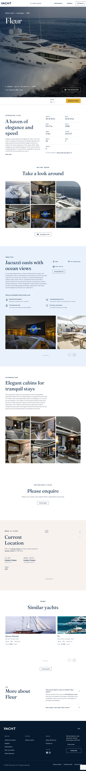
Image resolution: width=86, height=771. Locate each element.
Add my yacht (29, 740)
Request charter (73, 101)
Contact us (49, 743)
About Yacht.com (51, 740)
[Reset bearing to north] (80, 537)
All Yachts (80, 3)
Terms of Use (78, 764)
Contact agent (43, 503)
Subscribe (74, 750)
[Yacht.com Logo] (6, 3)
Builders (69, 3)
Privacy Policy (57, 764)
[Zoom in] (80, 532)
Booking (7, 736)
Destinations (58, 3)
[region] (63, 555)
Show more (8, 154)
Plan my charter (9, 750)
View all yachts (46, 669)
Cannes (13, 549)
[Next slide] (74, 354)
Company (48, 736)
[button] (7, 624)
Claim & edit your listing (63, 152)
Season (52, 99)
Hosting (27, 736)
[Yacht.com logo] (10, 728)
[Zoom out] (80, 534)
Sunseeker (20, 13)
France (18, 549)
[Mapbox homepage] (49, 579)
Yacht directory (9, 753)
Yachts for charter (10, 740)
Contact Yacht (68, 764)
